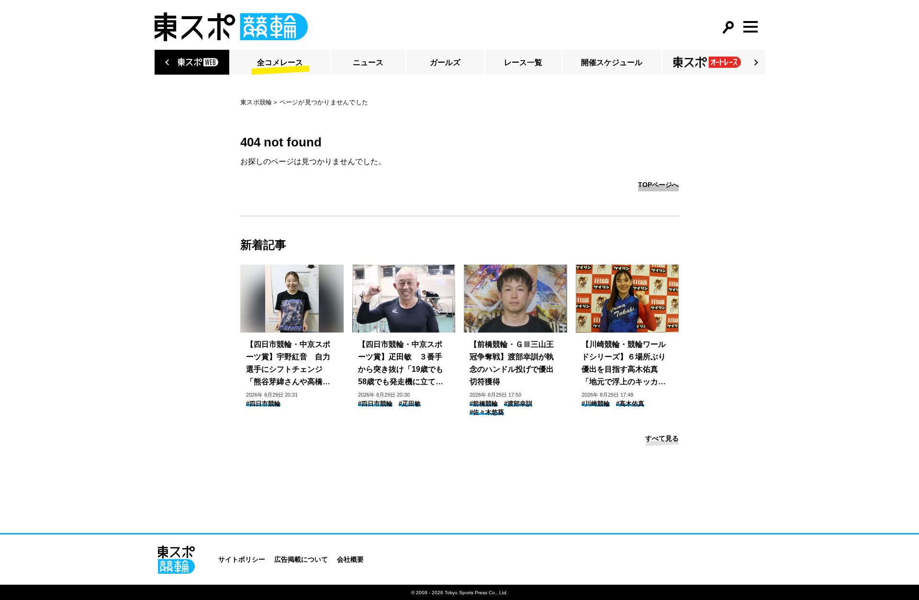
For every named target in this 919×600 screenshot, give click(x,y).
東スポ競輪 (256, 102)
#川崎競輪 (596, 403)
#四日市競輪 (263, 403)
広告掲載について (301, 559)
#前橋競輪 (484, 403)
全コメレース (280, 62)
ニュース (368, 62)
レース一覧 (523, 62)
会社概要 (350, 559)
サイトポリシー (241, 559)
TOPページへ (658, 185)
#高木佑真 (630, 403)
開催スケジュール (611, 62)
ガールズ (445, 62)
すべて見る (662, 438)
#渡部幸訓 (518, 403)
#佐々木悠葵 (487, 412)
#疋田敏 (410, 403)
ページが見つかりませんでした (324, 102)
